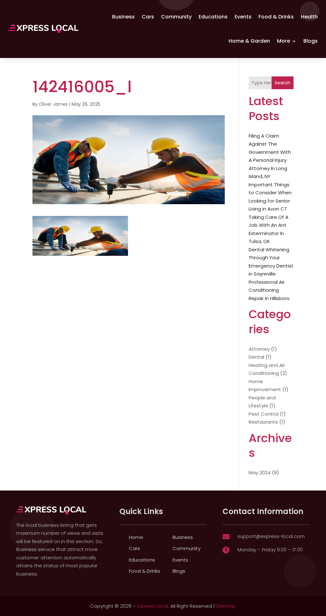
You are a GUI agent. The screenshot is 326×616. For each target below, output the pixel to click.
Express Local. (153, 606)
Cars (148, 16)
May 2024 (260, 472)
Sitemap (226, 606)
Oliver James (53, 104)
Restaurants (263, 422)
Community (176, 16)
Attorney (259, 349)
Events (243, 16)
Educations (213, 16)
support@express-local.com (271, 536)
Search (282, 83)
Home (136, 537)
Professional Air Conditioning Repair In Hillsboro (269, 290)
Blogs (310, 41)
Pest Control (264, 414)
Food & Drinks (276, 16)
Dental (256, 357)
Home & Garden (249, 41)
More (283, 41)
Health (309, 16)
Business (123, 16)
